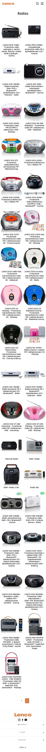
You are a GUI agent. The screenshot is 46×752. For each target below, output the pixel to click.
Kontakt (22, 740)
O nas (22, 732)
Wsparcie (22, 724)
